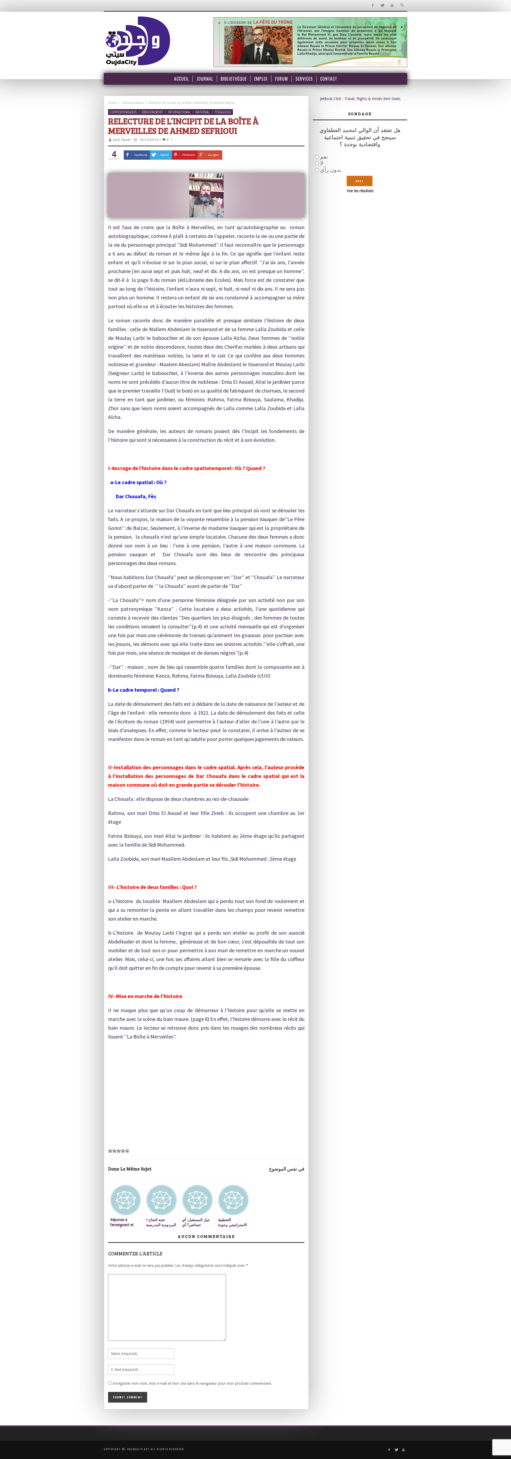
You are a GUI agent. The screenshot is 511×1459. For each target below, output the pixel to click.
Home (112, 103)
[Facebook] (372, 5)
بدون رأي (330, 170)
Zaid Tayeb (121, 140)
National (203, 112)
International (179, 112)
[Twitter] (382, 5)
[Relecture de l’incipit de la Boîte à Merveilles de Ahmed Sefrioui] (206, 195)
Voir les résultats (360, 191)
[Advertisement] (206, 1105)
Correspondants (132, 103)
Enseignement (152, 112)
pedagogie (223, 112)
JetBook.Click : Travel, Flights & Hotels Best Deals (360, 99)
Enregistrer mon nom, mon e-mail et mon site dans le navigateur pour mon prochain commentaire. (192, 1383)
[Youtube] (392, 5)
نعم (324, 157)
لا (321, 163)
